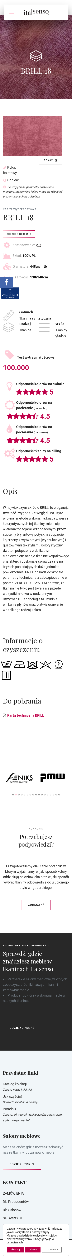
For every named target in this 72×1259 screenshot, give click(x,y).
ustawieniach (15, 1242)
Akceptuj (15, 1249)
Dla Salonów (12, 1210)
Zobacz (34, 904)
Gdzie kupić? (20, 1027)
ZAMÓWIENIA (13, 1193)
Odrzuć (33, 1249)
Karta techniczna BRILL (25, 715)
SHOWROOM (12, 1218)
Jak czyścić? (12, 1096)
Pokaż (49, 160)
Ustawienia (52, 1249)
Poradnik (9, 1109)
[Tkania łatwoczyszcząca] (10, 293)
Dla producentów (16, 1202)
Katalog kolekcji (15, 1084)
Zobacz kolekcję (17, 234)
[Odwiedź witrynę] (19, 778)
